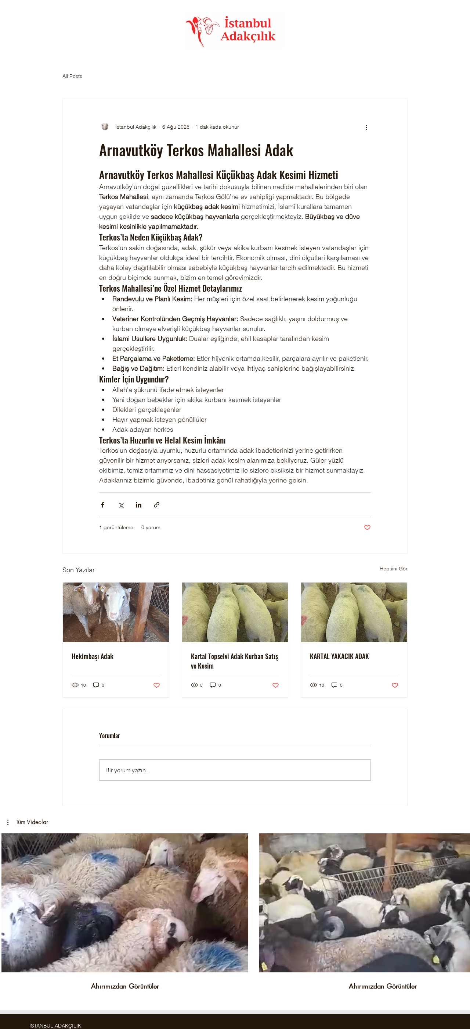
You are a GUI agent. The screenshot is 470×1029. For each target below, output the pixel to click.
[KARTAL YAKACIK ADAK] (354, 612)
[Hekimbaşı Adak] (116, 612)
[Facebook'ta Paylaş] (102, 504)
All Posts (72, 76)
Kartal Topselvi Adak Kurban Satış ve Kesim (234, 660)
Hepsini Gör (394, 568)
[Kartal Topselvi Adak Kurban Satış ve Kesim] (235, 612)
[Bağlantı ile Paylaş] (156, 504)
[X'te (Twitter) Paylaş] (120, 504)
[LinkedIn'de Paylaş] (138, 504)
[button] (27, 822)
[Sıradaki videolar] (460, 901)
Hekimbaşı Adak (92, 656)
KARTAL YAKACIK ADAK (339, 656)
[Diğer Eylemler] (366, 126)
